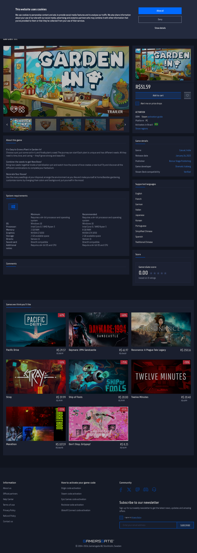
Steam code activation (71, 493)
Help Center (8, 499)
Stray (9, 397)
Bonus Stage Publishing (180, 161)
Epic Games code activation (73, 499)
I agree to (133, 517)
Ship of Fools (75, 397)
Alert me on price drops (151, 103)
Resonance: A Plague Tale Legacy (148, 350)
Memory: (10, 229)
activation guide (155, 116)
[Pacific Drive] (36, 329)
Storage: (10, 235)
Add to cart (158, 95)
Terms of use (9, 504)
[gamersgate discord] (146, 489)
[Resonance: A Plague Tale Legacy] (161, 329)
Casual (182, 150)
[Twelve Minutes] (161, 377)
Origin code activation (71, 488)
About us (7, 488)
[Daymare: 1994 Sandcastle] (98, 329)
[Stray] (36, 377)
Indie (188, 150)
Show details (160, 28)
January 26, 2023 (183, 155)
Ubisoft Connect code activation (75, 510)
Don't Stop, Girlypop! (79, 444)
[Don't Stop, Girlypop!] (98, 424)
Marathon (11, 444)
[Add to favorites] (187, 95)
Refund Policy (9, 515)
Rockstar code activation (72, 504)
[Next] (125, 124)
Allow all (160, 10)
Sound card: (11, 242)
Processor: (11, 226)
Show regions (141, 128)
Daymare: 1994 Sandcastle (82, 350)
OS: (7, 223)
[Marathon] (36, 424)
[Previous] (7, 124)
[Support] (154, 489)
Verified (187, 171)
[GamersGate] (98, 543)
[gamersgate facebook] (121, 489)
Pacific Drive (12, 350)
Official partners (10, 493)
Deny (160, 19)
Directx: (10, 239)
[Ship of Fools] (98, 377)
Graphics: (10, 232)
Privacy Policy (9, 510)
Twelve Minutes (139, 397)
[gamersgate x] (129, 489)
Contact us (8, 521)
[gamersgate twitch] (137, 489)
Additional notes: (11, 247)
